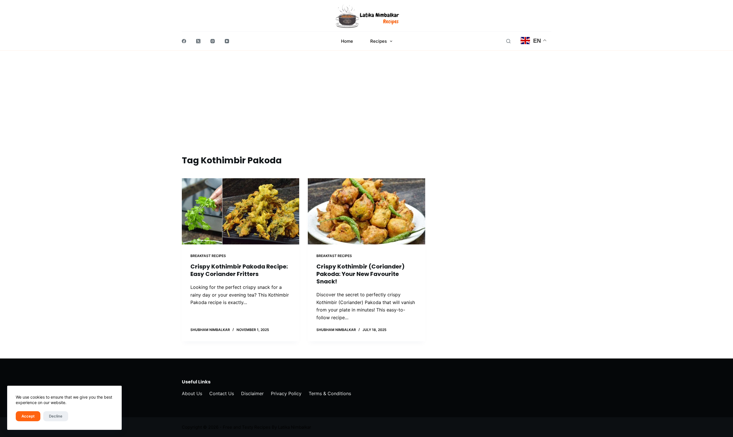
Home (347, 41)
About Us (192, 393)
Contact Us (221, 393)
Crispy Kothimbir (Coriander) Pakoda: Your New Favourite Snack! (360, 273)
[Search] (508, 41)
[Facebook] (184, 41)
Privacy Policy (286, 393)
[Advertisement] (366, 111)
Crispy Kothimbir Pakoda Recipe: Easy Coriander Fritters (239, 270)
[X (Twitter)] (198, 41)
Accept (28, 416)
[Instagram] (212, 41)
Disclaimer (252, 393)
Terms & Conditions (330, 393)
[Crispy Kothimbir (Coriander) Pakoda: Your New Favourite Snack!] (366, 211)
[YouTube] (227, 41)
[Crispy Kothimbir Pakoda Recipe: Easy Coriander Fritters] (240, 211)
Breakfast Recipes (208, 256)
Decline (55, 416)
